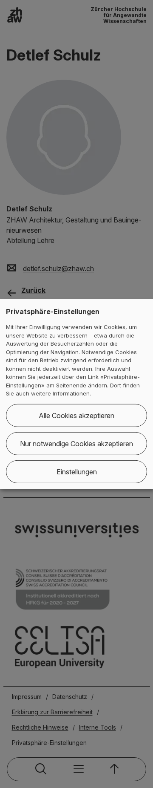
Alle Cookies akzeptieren (76, 415)
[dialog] (76, 394)
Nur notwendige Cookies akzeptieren (76, 443)
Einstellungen (77, 472)
